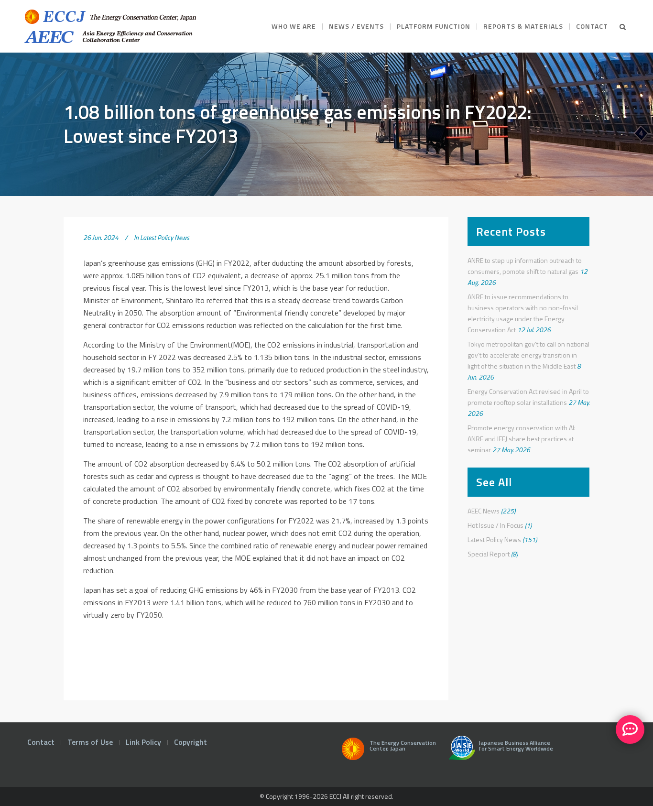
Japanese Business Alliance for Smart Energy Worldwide (514, 746)
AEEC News (484, 511)
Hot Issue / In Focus (495, 525)
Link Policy (143, 742)
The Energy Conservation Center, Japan (403, 746)
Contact (40, 742)
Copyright (190, 742)
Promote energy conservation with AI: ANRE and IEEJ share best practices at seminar (522, 439)
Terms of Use (90, 742)
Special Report (489, 554)
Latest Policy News (164, 237)
